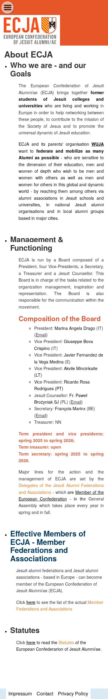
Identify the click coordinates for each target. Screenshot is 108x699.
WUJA (98, 144)
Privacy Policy (73, 693)
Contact (45, 693)
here (30, 602)
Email (41, 335)
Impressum (20, 693)
